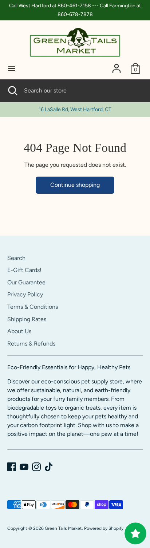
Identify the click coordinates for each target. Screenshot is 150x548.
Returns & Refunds (31, 343)
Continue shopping (75, 184)
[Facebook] (11, 466)
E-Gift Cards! (24, 270)
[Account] (116, 65)
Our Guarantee (26, 282)
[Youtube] (24, 466)
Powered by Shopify (103, 528)
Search (16, 258)
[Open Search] (12, 90)
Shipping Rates (26, 319)
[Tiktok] (48, 466)
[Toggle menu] (11, 68)
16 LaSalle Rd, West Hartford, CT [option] (75, 109)
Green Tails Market (63, 528)
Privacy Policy (25, 294)
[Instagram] (36, 466)
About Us (19, 331)
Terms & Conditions (32, 306)
